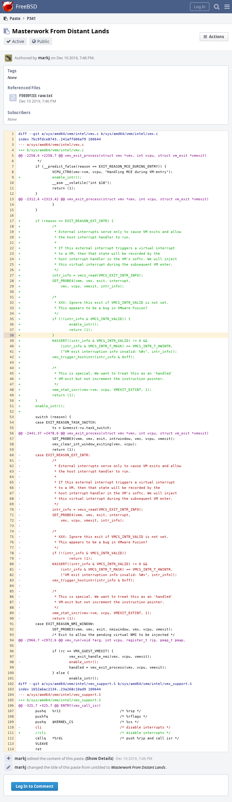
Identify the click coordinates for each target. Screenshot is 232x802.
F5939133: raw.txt (36, 95)
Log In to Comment (34, 786)
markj (44, 58)
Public (43, 41)
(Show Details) (99, 758)
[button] (227, 6)
